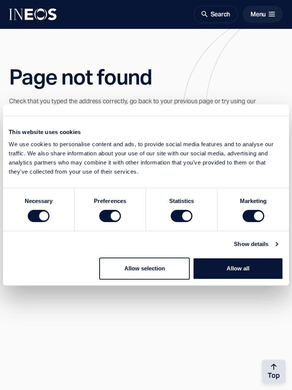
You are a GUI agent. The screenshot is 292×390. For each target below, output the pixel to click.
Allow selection (144, 268)
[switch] (110, 216)
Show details (251, 244)
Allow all (238, 268)
